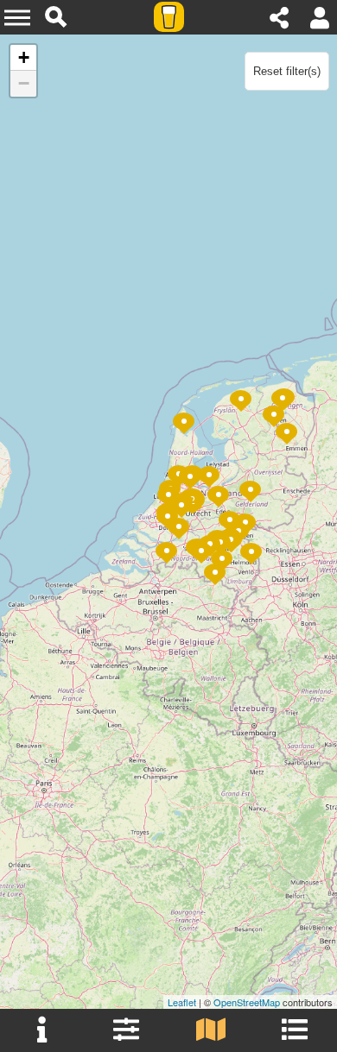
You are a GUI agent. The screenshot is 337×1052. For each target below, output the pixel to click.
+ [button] (23, 57)
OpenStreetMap (246, 1002)
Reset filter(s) (287, 71)
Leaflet (182, 1002)
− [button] (23, 83)
